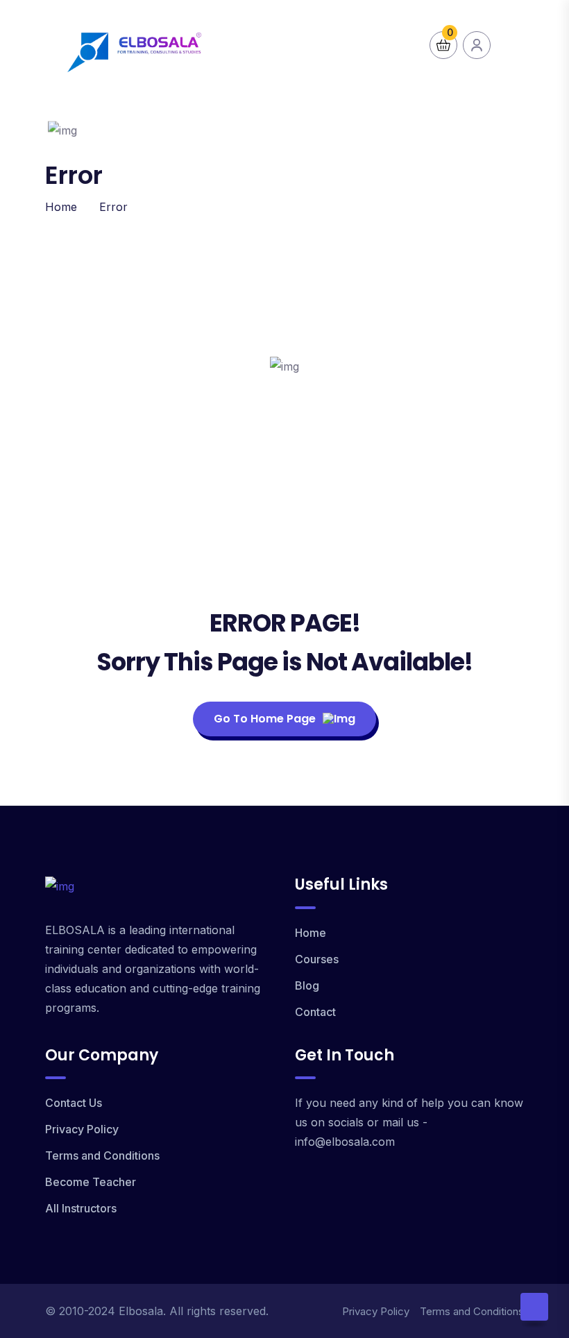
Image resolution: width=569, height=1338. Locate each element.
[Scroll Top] (534, 1307)
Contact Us (73, 1103)
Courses (317, 959)
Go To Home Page (265, 719)
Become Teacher (90, 1182)
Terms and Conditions (102, 1155)
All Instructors (81, 1208)
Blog (307, 985)
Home (61, 207)
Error (113, 207)
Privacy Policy (82, 1129)
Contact (315, 1012)
